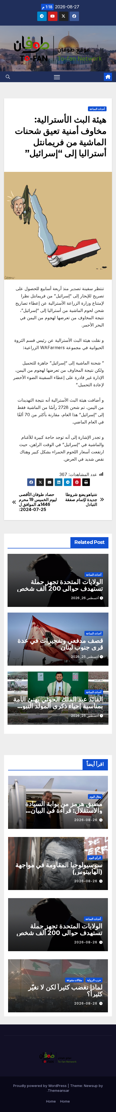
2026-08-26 (85, 820)
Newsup (91, 1085)
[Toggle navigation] (57, 77)
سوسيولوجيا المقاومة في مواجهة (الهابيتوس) (59, 868)
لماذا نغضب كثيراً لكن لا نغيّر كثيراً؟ (65, 990)
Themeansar (58, 1090)
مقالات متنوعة (74, 980)
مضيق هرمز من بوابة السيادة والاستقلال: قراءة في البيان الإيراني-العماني (64, 810)
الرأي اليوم (95, 857)
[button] (8, 76)
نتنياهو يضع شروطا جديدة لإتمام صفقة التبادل (81, 499)
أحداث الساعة (97, 108)
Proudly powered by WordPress (40, 1085)
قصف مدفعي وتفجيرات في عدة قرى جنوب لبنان (60, 644)
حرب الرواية (94, 980)
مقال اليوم (95, 796)
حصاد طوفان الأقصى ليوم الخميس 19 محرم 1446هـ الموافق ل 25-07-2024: (38, 502)
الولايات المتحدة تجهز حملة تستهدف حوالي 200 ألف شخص (60, 585)
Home (65, 1101)
